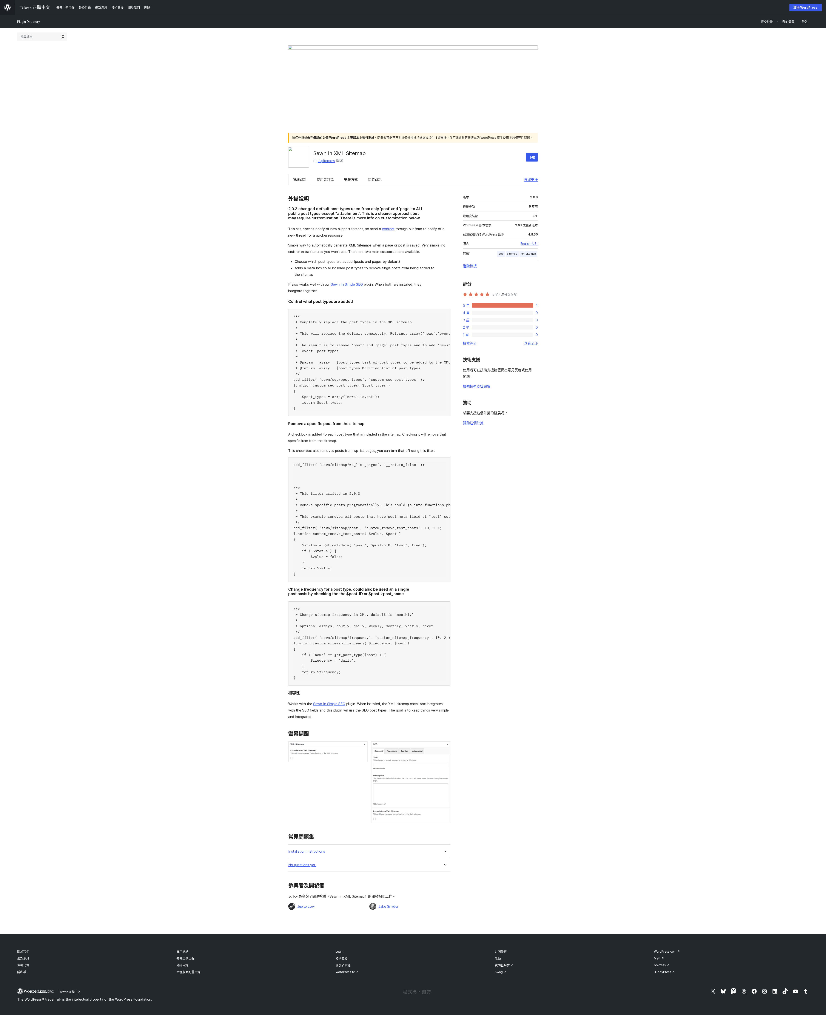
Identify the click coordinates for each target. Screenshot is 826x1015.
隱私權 (21, 972)
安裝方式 (351, 179)
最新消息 (23, 958)
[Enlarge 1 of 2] (362, 747)
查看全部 (531, 343)
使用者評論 (325, 179)
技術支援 (531, 179)
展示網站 (182, 951)
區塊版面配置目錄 (188, 972)
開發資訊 (375, 179)
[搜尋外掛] (63, 36)
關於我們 (23, 951)
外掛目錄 (182, 965)
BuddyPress (664, 972)
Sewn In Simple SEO (347, 284)
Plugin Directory (28, 21)
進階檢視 (470, 266)
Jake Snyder (388, 906)
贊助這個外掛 (473, 423)
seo (501, 253)
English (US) (529, 243)
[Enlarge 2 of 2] (444, 747)
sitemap (512, 253)
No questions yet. (302, 865)
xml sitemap (528, 253)
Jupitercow (326, 161)
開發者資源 (343, 965)
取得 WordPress (806, 7)
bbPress (661, 965)
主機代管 (23, 965)
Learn (340, 951)
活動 (498, 958)
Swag (500, 972)
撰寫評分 (470, 343)
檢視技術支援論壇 (476, 386)
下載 (532, 157)
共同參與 (501, 951)
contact (388, 229)
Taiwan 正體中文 (69, 991)
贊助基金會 (504, 965)
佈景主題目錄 (185, 958)
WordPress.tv (347, 972)
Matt (659, 958)
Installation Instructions (306, 851)
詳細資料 (300, 179)
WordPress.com (667, 951)
